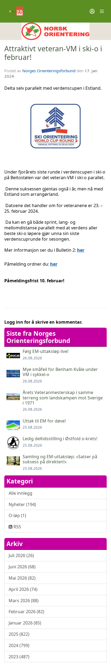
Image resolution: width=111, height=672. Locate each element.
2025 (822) (19, 634)
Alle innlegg (20, 493)
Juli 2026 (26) (21, 555)
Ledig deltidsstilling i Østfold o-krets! (60, 439)
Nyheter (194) (22, 504)
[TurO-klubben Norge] (55, 31)
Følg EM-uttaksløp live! (45, 351)
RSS (16, 527)
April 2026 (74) (23, 589)
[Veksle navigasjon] (102, 11)
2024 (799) (19, 645)
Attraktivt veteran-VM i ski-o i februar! (53, 53)
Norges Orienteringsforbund (48, 70)
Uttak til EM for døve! (44, 421)
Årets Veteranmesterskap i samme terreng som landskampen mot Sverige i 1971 (63, 397)
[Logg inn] (92, 11)
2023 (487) (19, 657)
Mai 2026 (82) (22, 578)
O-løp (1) (17, 515)
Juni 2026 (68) (22, 567)
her (80, 250)
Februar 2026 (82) (26, 612)
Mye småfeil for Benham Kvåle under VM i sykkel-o (60, 371)
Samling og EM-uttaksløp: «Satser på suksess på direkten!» (60, 459)
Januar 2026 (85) (25, 623)
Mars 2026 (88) (24, 601)
